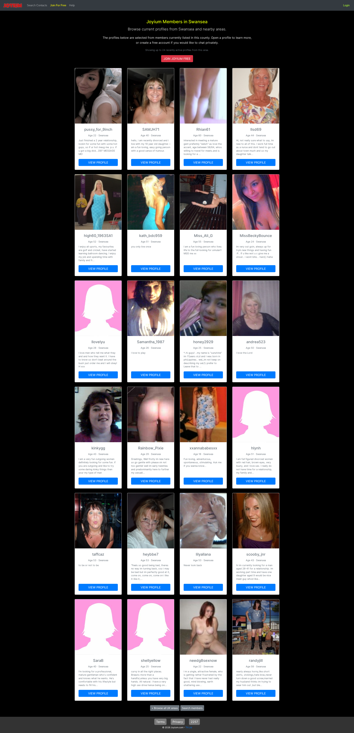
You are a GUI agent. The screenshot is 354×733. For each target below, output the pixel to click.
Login (346, 5)
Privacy (178, 722)
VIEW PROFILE (98, 162)
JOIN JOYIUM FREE (177, 58)
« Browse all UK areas (165, 708)
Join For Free (58, 5)
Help (72, 5)
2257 (194, 722)
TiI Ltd (188, 727)
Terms (160, 722)
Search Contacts (37, 5)
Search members (192, 708)
